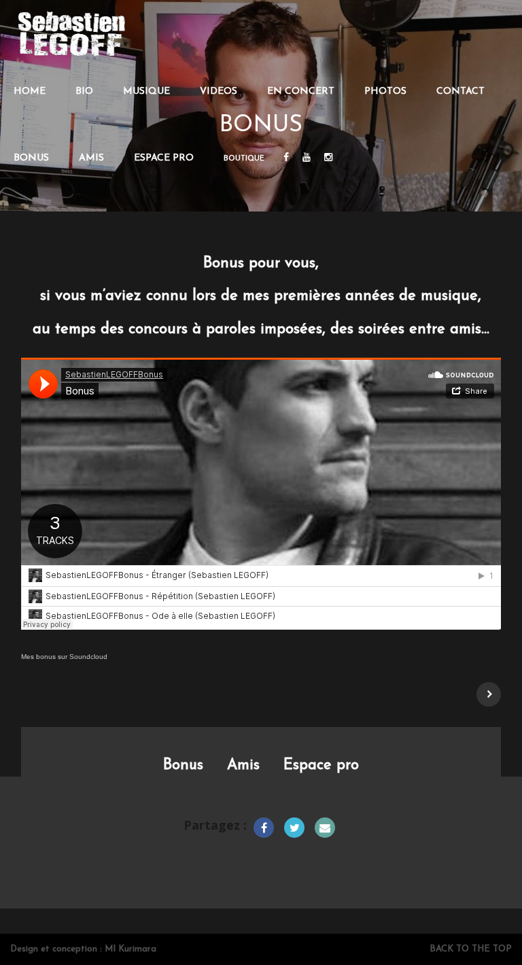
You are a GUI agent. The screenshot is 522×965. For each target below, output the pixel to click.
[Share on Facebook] (264, 827)
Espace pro (321, 765)
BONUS (31, 158)
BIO (84, 91)
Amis (243, 765)
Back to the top (471, 949)
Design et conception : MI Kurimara (83, 949)
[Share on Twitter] (294, 827)
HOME (30, 91)
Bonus (183, 765)
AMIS (91, 158)
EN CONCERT (300, 91)
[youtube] (306, 158)
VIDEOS (218, 91)
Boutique (244, 159)
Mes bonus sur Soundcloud (64, 656)
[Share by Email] (325, 827)
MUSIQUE (146, 91)
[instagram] (328, 158)
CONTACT (460, 91)
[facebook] (286, 158)
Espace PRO (164, 158)
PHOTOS (385, 91)
